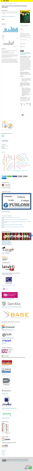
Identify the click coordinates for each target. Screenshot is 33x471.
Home (2, 3)
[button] (4, 176)
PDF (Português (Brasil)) (24, 25)
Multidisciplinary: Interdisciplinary (7, 244)
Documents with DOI (11, 329)
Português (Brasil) (5, 145)
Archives (5, 3)
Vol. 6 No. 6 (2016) (10, 3)
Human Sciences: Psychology (6, 243)
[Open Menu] (2, 1)
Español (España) (5, 148)
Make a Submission (5, 140)
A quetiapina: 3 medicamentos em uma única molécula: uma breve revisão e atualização (14, 219)
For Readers (3, 452)
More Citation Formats (24, 39)
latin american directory (5, 365)
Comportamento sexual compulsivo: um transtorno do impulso (11, 217)
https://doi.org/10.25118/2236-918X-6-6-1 (9, 16)
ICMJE (27, 67)
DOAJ (19, 321)
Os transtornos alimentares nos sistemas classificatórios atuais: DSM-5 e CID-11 (13, 226)
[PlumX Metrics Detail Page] (22, 114)
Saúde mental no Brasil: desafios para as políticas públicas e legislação (12, 224)
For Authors (3, 453)
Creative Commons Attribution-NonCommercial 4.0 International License (25, 53)
